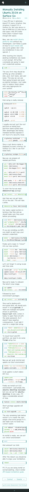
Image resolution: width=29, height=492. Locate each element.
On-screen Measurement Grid (12, 485)
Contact (10, 479)
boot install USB (17, 46)
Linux (15, 18)
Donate (19, 479)
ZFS (20, 18)
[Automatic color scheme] (14, 490)
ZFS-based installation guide (13, 472)
